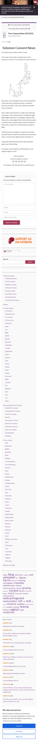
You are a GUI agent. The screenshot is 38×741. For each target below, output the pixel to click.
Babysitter (8, 446)
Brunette (8, 342)
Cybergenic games (11, 278)
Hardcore (8, 499)
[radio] (13, 161)
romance (11, 604)
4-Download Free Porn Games (12, 405)
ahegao (26, 575)
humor (5, 593)
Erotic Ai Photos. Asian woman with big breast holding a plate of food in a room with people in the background (19, 690)
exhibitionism (9, 585)
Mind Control (9, 520)
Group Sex (8, 496)
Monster (8, 523)
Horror (7, 502)
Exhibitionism (9, 477)
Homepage (4, 17)
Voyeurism (8, 561)
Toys (6, 548)
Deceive (7, 468)
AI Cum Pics (9, 317)
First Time (8, 489)
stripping (16, 607)
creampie (19, 583)
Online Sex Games (11, 288)
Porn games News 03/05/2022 (18, 28)
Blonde (7, 339)
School (7, 533)
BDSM (7, 336)
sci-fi (4, 607)
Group (7, 364)
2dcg (5, 575)
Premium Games (10, 291)
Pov (6, 385)
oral (28, 601)
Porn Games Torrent (11, 420)
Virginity (7, 558)
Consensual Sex (10, 461)
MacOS (7, 417)
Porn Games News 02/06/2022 (20, 25)
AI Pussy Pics (9, 320)
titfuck (6, 610)
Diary (6, 471)
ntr (24, 601)
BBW (6, 333)
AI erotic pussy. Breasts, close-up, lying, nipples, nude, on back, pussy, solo (18, 700)
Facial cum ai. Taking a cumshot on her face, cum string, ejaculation (18, 658)
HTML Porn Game (10, 414)
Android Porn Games (11, 408)
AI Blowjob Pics (10, 314)
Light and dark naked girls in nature (14, 673)
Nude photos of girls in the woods (13, 626)
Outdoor (8, 382)
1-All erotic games (8, 276)
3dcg (11, 574)
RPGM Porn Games (11, 426)
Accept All (19, 726)
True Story (8, 551)
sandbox (21, 604)
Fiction (7, 486)
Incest (7, 505)
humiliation (28, 591)
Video (7, 401)
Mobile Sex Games (11, 284)
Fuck (6, 360)
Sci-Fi (6, 536)
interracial (18, 593)
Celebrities (8, 345)
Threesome (8, 545)
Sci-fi (6, 392)
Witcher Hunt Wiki (9, 565)
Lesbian (7, 511)
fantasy (18, 586)
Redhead (8, 388)
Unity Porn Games (11, 430)
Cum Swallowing (10, 464)
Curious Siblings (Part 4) (10, 680)
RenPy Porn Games (11, 423)
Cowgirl (7, 348)
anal (31, 575)
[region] (19, 724)
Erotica (7, 474)
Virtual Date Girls (10, 297)
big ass (22, 577)
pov (32, 601)
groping (26, 588)
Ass (6, 329)
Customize (19, 731)
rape (4, 604)
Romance (8, 530)
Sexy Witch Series (11, 294)
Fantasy (7, 357)
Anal (6, 443)
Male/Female (9, 514)
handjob (13, 590)
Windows (8, 436)
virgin (21, 610)
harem (22, 591)
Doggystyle (8, 351)
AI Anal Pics (9, 311)
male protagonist (13, 598)
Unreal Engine (9, 433)
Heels (7, 370)
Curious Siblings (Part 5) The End (13, 650)
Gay (6, 492)
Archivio (12, 36)
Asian (7, 326)
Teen (6, 542)
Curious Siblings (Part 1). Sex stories (14, 666)
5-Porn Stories (7, 440)
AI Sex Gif (8, 323)
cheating (21, 580)
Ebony (7, 354)
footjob (18, 588)
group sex (5, 591)
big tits (7, 580)
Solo (6, 395)
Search (5, 259)
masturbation (10, 601)
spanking (9, 607)
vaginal (14, 609)
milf (20, 601)
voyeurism (8, 612)
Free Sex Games (10, 281)
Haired (7, 367)
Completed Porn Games (12, 411)
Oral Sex (7, 527)
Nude (7, 379)
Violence (8, 555)
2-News (18, 36)
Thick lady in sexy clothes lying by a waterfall (17, 643)
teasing (24, 606)
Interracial (8, 508)
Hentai (7, 373)
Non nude (8, 376)
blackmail (14, 580)
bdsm (17, 578)
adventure (19, 575)
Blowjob (7, 458)
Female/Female (9, 483)
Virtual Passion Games (12, 300)
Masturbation (9, 517)
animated (9, 577)
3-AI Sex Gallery (8, 308)
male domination (8, 596)
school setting (29, 604)
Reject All (19, 736)
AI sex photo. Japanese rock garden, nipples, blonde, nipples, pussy (17, 634)
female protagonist (9, 588)
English (9, 251)
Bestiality (8, 452)
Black (6, 455)
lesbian (25, 593)
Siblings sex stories (11, 539)
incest (11, 593)
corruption (8, 583)
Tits (6, 398)
